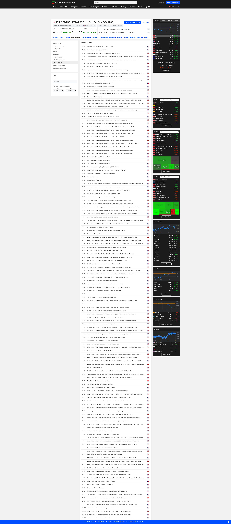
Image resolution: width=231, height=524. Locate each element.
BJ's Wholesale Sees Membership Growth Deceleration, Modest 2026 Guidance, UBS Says (109, 377)
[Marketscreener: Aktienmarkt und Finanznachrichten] (63, 2)
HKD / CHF (156, 256)
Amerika (170, 20)
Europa (163, 20)
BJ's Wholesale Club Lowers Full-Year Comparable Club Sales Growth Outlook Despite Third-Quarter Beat (113, 441)
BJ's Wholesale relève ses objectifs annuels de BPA (99, 83)
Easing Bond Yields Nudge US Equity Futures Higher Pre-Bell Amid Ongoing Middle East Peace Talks (112, 213)
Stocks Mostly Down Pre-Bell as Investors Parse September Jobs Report (104, 454)
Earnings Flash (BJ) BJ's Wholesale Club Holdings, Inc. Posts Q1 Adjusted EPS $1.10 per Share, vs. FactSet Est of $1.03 (115, 244)
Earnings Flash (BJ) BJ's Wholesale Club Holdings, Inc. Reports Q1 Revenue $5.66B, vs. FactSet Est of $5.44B (114, 240)
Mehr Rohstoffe (166, 294)
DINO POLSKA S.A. (160, 184)
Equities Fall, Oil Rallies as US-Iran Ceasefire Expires (100, 113)
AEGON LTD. (158, 193)
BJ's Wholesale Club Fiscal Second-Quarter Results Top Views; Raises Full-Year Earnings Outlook (111, 60)
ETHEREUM (158, 314)
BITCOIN (157, 312)
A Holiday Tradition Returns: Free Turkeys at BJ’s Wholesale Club (103, 508)
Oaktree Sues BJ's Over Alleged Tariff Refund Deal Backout (101, 297)
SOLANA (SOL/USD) (160, 316)
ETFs (146, 37)
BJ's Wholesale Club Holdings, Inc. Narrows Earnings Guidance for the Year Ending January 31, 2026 (112, 444)
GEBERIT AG (158, 138)
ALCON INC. (158, 152)
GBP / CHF (156, 239)
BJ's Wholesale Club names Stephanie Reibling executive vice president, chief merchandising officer (111, 320)
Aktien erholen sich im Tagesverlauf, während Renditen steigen (119, 32)
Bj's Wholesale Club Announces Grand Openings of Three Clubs (102, 427)
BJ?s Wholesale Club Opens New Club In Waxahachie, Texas (102, 294)
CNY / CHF (156, 254)
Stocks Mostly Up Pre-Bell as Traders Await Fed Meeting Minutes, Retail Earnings (107, 120)
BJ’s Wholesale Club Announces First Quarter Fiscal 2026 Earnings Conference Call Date (109, 287)
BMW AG (157, 105)
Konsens (112, 37)
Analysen (74, 7)
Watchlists (114, 7)
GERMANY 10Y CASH (160, 344)
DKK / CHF (156, 248)
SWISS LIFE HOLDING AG (161, 148)
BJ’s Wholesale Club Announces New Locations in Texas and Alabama (104, 467)
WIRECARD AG (159, 118)
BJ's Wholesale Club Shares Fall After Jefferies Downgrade (101, 387)
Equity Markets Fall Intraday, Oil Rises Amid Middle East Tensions (103, 116)
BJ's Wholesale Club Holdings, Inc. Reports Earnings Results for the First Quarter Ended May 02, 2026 (112, 210)
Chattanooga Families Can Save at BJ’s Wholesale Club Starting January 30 (105, 411)
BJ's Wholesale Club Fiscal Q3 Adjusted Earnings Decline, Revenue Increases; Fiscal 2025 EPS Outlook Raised (114, 451)
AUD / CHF (156, 252)
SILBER (156, 288)
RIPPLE (157, 321)
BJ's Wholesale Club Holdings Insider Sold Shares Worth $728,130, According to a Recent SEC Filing (112, 300)
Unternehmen (86, 37)
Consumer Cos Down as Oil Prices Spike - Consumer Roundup (102, 340)
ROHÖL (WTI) (157, 284)
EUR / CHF (156, 235)
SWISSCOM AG (159, 154)
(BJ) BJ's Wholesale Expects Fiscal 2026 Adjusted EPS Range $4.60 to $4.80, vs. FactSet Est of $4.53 (112, 93)
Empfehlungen (94, 7)
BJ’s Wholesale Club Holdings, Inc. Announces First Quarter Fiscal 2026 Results (106, 247)
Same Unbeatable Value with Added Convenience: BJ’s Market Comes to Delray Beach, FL (109, 397)
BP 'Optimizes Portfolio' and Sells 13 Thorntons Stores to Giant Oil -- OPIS (105, 317)
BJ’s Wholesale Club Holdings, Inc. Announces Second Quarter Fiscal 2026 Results (107, 106)
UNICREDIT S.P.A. (159, 109)
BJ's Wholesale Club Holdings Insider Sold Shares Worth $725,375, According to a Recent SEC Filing (112, 126)
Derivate (139, 37)
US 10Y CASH (158, 342)
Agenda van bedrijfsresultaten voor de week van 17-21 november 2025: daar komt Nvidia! (109, 498)
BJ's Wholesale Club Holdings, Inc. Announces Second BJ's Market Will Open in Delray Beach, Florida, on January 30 (115, 394)
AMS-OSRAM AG (159, 107)
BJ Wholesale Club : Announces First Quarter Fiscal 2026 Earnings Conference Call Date (109, 267)
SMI (156, 35)
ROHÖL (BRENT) (158, 286)
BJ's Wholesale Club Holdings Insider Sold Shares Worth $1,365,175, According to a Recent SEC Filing (112, 314)
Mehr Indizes (166, 70)
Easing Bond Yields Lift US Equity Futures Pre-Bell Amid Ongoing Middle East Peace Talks (109, 200)
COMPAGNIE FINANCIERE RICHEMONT (164, 136)
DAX (156, 39)
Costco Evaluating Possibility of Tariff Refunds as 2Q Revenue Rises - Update (106, 337)
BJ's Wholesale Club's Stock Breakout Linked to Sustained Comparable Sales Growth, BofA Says (110, 254)
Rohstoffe (156, 269)
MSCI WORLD (158, 58)
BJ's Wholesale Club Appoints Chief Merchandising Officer (101, 324)
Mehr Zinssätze (166, 354)
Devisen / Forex (158, 222)
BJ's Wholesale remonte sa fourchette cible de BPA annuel (101, 481)
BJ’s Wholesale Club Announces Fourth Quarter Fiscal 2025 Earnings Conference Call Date (109, 401)
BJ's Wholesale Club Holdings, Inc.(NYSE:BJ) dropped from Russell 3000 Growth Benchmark (110, 140)
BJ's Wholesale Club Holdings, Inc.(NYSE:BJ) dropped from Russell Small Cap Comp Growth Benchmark (112, 143)
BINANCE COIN (159, 318)
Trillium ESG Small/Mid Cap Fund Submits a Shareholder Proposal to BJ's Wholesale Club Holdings (111, 274)
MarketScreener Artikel (59, 65)
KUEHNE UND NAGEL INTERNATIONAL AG (164, 134)
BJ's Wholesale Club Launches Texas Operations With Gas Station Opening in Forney (108, 307)
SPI (156, 37)
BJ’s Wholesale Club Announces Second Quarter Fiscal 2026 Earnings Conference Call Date (110, 123)
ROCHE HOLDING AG (160, 143)
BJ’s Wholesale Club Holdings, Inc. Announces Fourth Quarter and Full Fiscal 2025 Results (109, 371)
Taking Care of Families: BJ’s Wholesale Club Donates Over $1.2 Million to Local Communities (110, 518)
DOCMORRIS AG (159, 121)
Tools (140, 7)
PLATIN (155, 290)
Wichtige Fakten (57, 48)
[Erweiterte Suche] (135, 2)
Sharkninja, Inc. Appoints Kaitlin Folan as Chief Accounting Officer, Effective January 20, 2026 (109, 414)
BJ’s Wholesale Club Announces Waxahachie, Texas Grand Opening (104, 290)
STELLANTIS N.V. (159, 103)
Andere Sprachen (57, 62)
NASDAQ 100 (158, 50)
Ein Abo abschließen (173, 2)
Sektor (132, 37)
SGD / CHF (156, 258)
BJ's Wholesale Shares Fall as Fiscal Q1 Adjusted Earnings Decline (103, 193)
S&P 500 (157, 46)
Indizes (157, 20)
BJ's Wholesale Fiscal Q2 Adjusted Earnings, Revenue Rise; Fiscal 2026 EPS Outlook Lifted (109, 90)
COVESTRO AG (159, 111)
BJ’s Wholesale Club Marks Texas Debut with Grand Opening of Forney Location (106, 310)
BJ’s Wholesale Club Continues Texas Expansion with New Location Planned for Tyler (108, 70)
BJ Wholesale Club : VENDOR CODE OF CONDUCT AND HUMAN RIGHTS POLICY (107, 391)
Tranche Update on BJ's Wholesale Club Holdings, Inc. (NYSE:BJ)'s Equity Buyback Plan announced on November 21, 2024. (115, 56)
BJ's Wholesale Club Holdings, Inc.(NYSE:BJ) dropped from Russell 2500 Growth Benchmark (110, 150)
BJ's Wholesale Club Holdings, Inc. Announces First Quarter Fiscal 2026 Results (106, 170)
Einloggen (161, 2)
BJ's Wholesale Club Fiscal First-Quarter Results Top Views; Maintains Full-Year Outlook (108, 190)
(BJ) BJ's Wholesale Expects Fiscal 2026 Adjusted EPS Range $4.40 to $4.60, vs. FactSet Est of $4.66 (112, 357)
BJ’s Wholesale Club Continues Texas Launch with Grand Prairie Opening (105, 264)
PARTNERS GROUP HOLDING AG (163, 146)
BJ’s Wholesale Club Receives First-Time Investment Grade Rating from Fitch (106, 230)
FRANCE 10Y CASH (160, 349)
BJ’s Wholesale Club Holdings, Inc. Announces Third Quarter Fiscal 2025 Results (107, 491)
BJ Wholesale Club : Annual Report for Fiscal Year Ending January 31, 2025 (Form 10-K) (108, 334)
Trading (123, 7)
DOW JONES (158, 48)
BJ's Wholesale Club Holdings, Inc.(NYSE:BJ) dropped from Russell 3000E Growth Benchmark (110, 133)
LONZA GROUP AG (160, 141)
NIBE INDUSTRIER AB (160, 182)
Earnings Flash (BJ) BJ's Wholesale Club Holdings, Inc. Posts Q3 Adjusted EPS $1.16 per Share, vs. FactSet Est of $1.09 (115, 464)
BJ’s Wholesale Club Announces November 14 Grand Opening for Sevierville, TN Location (109, 514)
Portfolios (105, 7)
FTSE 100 (157, 44)
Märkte (55, 7)
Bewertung (104, 37)
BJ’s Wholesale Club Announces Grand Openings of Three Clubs (103, 434)
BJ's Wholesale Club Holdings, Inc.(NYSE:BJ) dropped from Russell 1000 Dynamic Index (108, 136)
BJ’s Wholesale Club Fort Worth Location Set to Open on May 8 (102, 280)
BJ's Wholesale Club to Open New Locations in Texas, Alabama (102, 447)
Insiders (55, 51)
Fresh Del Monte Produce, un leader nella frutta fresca (100, 384)
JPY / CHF (156, 260)
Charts (67, 37)
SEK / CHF (156, 243)
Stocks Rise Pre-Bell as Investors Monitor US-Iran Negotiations (102, 217)
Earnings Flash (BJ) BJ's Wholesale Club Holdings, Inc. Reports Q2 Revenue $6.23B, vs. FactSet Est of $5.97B (114, 100)
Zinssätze (156, 329)
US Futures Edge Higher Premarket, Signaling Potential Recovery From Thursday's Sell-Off (109, 474)
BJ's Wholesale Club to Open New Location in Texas (100, 66)
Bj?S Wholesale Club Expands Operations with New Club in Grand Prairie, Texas (107, 260)
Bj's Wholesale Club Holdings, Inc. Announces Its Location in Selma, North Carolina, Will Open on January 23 (113, 417)
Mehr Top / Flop (166, 171)
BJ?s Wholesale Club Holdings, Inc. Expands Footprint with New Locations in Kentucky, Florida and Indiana (113, 207)
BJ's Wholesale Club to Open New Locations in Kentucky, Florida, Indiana (105, 197)
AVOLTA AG (158, 191)
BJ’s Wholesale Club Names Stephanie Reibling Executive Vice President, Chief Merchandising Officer (112, 327)
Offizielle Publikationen (58, 60)
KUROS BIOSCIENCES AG (161, 123)
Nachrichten (64, 7)
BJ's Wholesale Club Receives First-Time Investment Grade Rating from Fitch (106, 187)
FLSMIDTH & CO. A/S (160, 186)
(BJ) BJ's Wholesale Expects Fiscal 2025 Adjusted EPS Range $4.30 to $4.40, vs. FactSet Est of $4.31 (112, 457)
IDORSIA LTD (158, 116)
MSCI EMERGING (159, 56)
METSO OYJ (158, 188)
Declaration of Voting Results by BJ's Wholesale (98, 157)
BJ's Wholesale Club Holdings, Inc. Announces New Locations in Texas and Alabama (107, 471)
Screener (132, 7)
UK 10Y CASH (158, 351)
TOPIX (156, 54)
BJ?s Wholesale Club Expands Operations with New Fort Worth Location (104, 284)
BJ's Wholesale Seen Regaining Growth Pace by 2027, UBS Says (103, 167)
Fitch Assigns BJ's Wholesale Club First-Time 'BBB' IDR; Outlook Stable (104, 250)
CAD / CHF (156, 250)
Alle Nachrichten (57, 43)
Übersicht (55, 37)
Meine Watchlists (166, 125)
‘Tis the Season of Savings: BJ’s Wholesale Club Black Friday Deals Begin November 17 (108, 501)
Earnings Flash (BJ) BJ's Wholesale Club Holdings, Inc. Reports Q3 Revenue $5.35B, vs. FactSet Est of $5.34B (114, 461)
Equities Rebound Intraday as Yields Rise (97, 50)
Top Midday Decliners (92, 177)
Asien (176, 20)
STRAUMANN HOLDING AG (162, 197)
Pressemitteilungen (58, 57)
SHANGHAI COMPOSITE (161, 52)
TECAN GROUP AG (160, 195)
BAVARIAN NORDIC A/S (161, 180)
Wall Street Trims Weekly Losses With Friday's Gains (117, 29)
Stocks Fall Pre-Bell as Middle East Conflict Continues (100, 350)
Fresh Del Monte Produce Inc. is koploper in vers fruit (100, 381)
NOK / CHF (156, 245)
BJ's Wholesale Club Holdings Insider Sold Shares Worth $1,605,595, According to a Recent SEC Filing (112, 504)
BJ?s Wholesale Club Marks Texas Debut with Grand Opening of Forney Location (107, 304)
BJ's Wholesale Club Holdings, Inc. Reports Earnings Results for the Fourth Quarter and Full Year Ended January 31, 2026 (115, 347)
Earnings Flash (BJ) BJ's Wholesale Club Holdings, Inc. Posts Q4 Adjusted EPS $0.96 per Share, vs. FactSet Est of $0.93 (115, 364)
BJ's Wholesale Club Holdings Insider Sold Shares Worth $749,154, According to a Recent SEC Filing (112, 110)
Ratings (119, 37)
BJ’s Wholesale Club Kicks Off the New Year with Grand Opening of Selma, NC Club (107, 421)
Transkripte (56, 54)
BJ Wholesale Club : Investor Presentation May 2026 (100, 227)
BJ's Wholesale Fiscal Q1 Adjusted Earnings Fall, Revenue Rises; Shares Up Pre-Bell (108, 223)
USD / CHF (156, 237)
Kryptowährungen (158, 299)
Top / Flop (148, 7)
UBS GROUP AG (159, 150)
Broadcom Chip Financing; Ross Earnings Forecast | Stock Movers (103, 53)
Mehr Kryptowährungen (166, 324)
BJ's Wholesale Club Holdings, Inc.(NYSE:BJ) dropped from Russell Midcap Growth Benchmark (110, 147)
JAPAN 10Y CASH (159, 347)
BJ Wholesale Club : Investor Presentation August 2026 (100, 86)
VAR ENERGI (158, 200)
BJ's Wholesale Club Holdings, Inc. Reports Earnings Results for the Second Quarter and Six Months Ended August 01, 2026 (115, 80)
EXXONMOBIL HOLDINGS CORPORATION (164, 114)
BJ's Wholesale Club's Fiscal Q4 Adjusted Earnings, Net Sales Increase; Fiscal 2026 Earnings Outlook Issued (113, 354)
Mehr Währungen (166, 263)
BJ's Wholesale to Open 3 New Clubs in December (99, 431)
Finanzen (96, 37)
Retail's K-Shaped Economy (94, 180)
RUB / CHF (156, 241)
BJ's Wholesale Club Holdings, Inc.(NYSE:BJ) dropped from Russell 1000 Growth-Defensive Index (111, 130)
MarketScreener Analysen (59, 68)
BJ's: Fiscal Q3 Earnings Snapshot (95, 488)
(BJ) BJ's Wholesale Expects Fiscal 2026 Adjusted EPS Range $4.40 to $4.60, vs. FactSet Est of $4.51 (112, 237)
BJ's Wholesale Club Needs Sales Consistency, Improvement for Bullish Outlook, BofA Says (109, 257)
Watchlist (156, 100)
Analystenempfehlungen (59, 46)
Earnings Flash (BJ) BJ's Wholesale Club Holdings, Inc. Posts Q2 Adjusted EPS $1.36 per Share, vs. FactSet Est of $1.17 (115, 103)
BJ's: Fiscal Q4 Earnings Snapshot (95, 367)
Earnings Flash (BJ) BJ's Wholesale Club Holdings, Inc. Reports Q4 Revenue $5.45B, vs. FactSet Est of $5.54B (114, 360)
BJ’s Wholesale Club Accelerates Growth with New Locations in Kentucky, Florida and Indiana (110, 203)
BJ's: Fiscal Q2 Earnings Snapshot (95, 96)
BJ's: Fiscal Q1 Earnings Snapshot (95, 233)
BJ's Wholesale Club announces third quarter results (100, 484)
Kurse (61, 37)
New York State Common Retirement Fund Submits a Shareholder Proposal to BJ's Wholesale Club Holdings (113, 270)
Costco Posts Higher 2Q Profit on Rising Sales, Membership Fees (103, 344)
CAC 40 (157, 41)
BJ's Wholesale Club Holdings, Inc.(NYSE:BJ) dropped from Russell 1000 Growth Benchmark (110, 153)
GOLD (155, 282)
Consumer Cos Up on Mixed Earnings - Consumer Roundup (101, 173)
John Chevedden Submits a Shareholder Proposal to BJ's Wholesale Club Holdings (107, 277)
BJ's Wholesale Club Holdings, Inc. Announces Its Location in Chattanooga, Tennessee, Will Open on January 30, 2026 (115, 407)
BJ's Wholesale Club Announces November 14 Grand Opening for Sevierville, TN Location (109, 511)
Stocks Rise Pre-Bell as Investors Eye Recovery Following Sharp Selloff (104, 76)
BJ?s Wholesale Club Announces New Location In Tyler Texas (102, 63)
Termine (83, 7)
